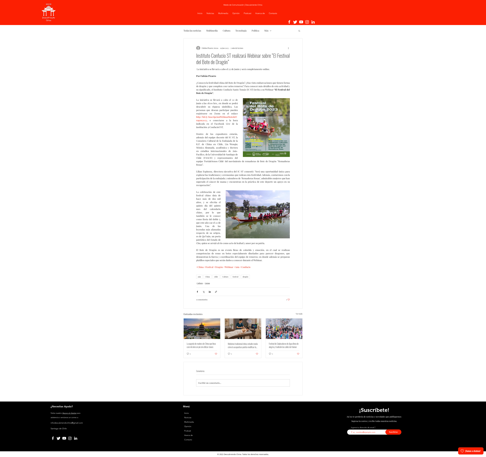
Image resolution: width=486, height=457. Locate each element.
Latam (207, 283)
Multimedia (212, 30)
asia (199, 277)
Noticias (187, 417)
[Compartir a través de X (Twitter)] (203, 292)
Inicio (186, 413)
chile (216, 277)
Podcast (187, 431)
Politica (255, 30)
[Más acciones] (288, 48)
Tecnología (241, 30)
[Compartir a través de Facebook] (197, 292)
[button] (299, 31)
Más (266, 30)
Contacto (188, 439)
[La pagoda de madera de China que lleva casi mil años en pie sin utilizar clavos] (202, 328)
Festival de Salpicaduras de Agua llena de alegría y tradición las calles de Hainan (284, 345)
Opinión (188, 426)
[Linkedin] (313, 22)
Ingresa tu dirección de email (362, 427)
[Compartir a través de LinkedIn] (210, 292)
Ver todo (299, 314)
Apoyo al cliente (69, 413)
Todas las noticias (192, 30)
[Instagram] (307, 22)
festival (235, 277)
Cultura (226, 30)
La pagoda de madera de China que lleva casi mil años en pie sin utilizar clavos (201, 345)
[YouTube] (301, 22)
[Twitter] (295, 22)
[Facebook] (289, 22)
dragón (245, 277)
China (207, 277)
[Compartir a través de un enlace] (216, 292)
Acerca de (188, 435)
